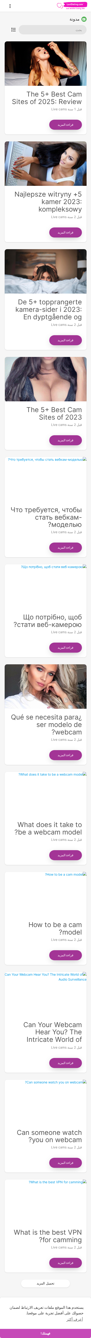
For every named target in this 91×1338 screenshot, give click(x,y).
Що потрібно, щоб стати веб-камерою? (48, 621)
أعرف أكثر (74, 1319)
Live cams (59, 109)
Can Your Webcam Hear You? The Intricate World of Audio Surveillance (52, 1036)
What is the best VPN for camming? (48, 1236)
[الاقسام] (13, 29)
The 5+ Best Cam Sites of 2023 (54, 413)
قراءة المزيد (66, 124)
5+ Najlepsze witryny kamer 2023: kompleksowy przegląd (48, 205)
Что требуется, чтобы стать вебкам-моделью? (46, 517)
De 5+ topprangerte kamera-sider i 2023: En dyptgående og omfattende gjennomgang (48, 317)
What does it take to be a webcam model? (48, 828)
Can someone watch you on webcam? (49, 1136)
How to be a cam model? (55, 928)
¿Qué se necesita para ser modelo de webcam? (46, 724)
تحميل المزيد (45, 1283)
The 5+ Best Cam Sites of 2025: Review (47, 98)
